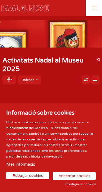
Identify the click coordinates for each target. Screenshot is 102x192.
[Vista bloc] (86, 79)
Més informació (20, 164)
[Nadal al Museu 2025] (24, 8)
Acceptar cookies (74, 176)
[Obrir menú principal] (94, 8)
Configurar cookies (80, 184)
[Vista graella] (95, 79)
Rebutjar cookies (28, 175)
